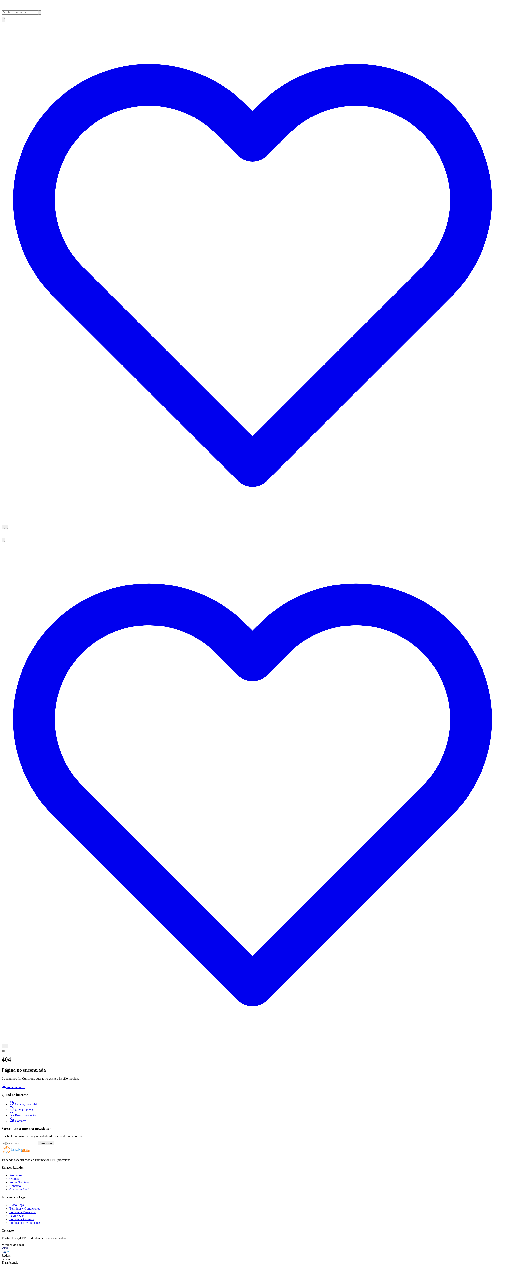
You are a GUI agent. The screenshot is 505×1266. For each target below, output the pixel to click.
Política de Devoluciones (24, 1222)
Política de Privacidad (22, 1212)
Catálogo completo (26, 1104)
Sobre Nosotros (19, 1182)
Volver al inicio (15, 1087)
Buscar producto (25, 1115)
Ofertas (14, 1178)
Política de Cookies (21, 1219)
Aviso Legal (17, 1205)
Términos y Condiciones (24, 1208)
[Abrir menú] (3, 17)
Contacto (20, 1120)
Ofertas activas (23, 1109)
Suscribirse (46, 1143)
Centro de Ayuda (20, 1189)
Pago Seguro (17, 1215)
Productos (15, 1175)
